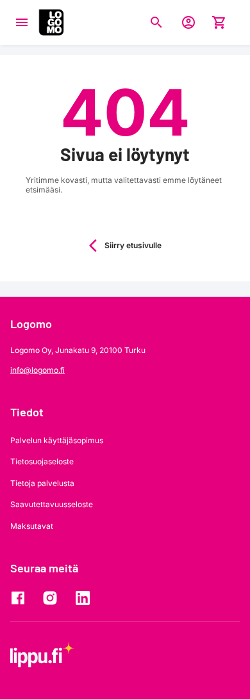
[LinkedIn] (85, 598)
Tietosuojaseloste (42, 461)
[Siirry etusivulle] (51, 22)
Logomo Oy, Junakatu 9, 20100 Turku (78, 350)
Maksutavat (31, 526)
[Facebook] (21, 598)
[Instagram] (53, 598)
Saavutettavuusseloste (51, 504)
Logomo (31, 324)
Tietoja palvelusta (42, 483)
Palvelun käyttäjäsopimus (56, 440)
